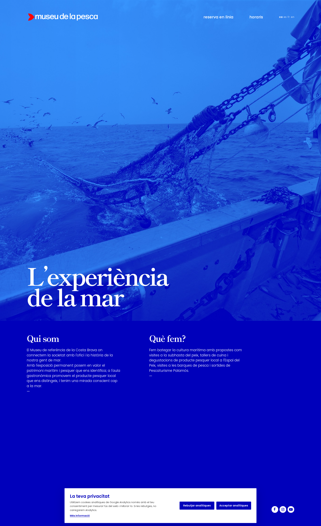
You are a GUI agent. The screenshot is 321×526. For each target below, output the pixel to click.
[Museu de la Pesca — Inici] (63, 17)
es (285, 17)
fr (289, 17)
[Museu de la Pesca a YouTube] (291, 509)
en (292, 17)
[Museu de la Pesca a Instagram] (283, 509)
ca (281, 17)
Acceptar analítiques (233, 505)
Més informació (80, 515)
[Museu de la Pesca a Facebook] (275, 509)
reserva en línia (218, 17)
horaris (256, 17)
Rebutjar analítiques (197, 505)
